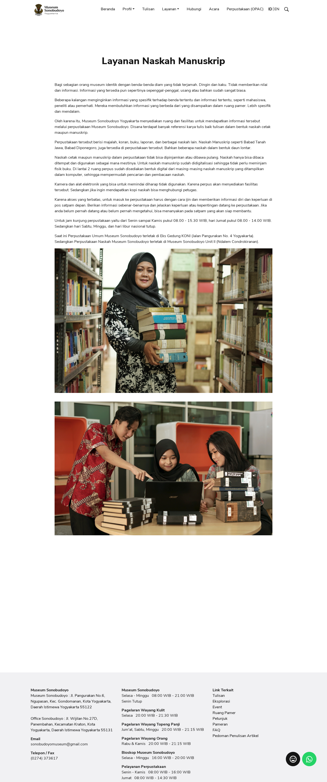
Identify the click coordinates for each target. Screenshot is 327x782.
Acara (214, 9)
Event (217, 707)
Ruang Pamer (224, 712)
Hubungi (194, 9)
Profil (127, 9)
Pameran (220, 724)
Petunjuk (220, 718)
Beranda (108, 9)
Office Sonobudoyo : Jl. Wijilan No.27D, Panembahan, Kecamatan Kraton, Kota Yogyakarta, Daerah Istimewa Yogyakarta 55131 (72, 724)
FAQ (216, 730)
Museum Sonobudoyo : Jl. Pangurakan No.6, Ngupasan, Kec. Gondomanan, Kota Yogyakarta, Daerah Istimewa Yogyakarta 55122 (71, 701)
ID (270, 9)
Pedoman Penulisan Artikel (236, 735)
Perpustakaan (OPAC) (245, 9)
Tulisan (148, 9)
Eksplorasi (221, 701)
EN (276, 9)
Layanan (169, 9)
